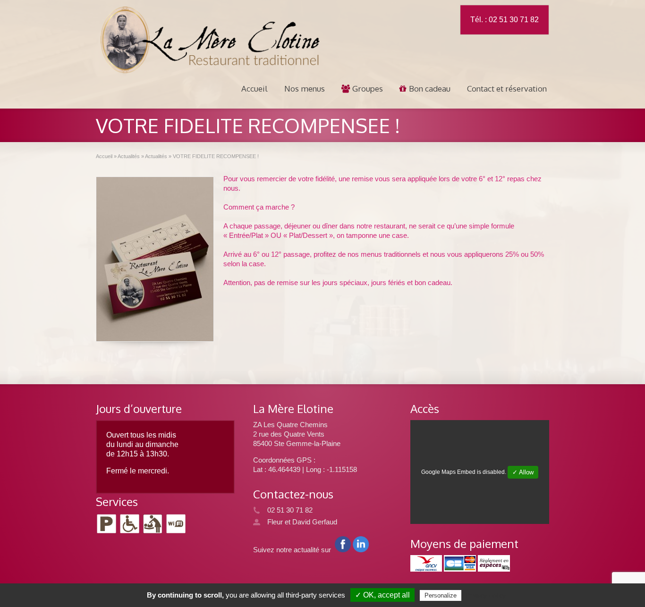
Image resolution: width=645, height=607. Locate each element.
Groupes (367, 88)
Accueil (254, 88)
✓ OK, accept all (382, 595)
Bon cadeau (429, 88)
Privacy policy (485, 595)
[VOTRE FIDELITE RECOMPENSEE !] (155, 259)
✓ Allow (523, 472)
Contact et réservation (507, 88)
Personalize (440, 595)
